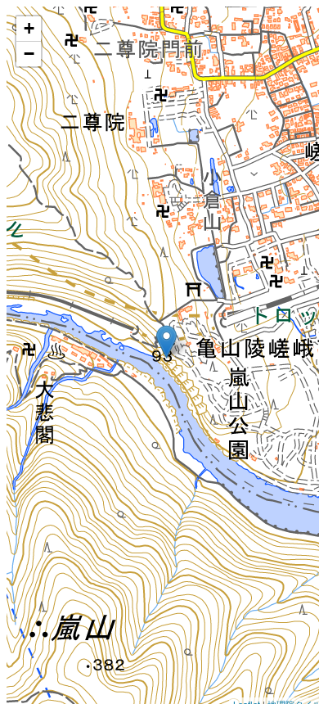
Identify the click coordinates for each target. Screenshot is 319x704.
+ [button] (29, 28)
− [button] (29, 53)
